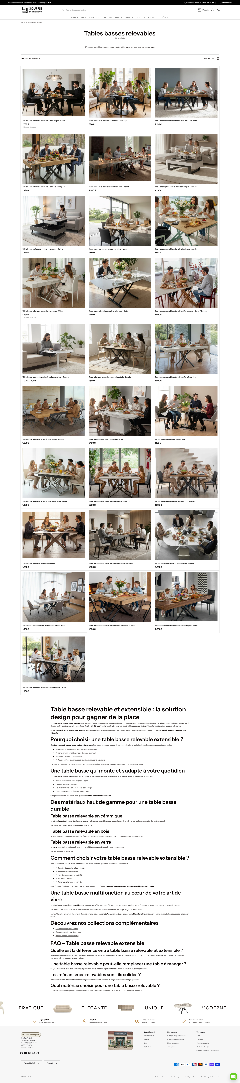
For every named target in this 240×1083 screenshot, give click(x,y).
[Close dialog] (155, 503)
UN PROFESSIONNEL (120, 563)
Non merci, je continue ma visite (120, 571)
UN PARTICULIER (120, 553)
